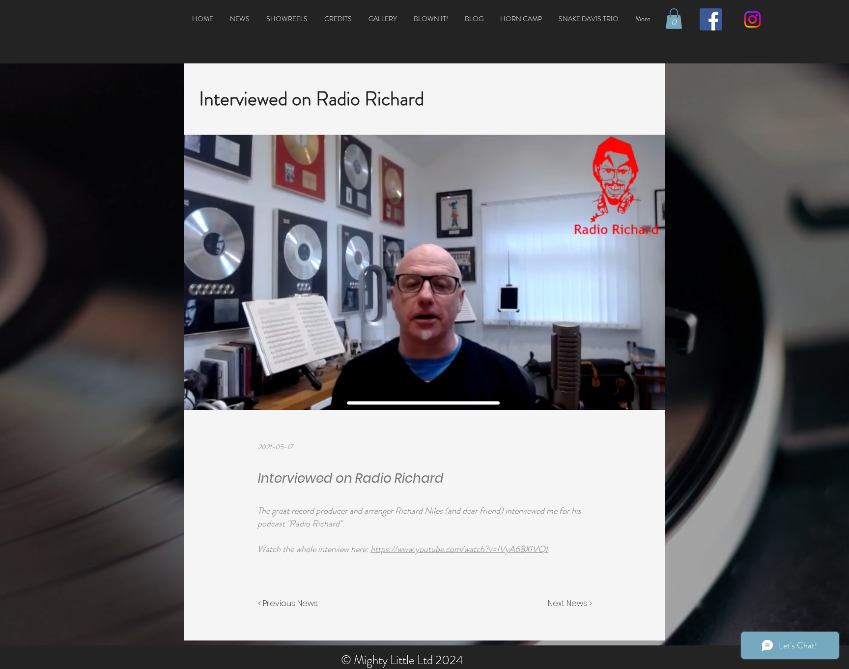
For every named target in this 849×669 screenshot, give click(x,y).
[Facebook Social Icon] (711, 19)
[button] (673, 18)
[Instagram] (752, 19)
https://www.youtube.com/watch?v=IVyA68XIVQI (459, 549)
